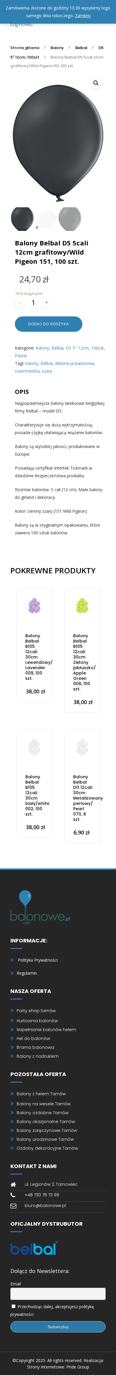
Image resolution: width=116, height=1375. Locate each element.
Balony (57, 48)
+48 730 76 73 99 (42, 1195)
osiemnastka (27, 371)
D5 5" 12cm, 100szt (85, 348)
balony (31, 363)
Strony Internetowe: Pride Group (58, 1367)
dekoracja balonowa (74, 363)
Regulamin (27, 973)
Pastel (21, 355)
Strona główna (24, 48)
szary (47, 371)
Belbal (81, 48)
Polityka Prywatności (38, 960)
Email (15, 1284)
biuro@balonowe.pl (45, 1206)
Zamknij (82, 15)
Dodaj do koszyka (48, 324)
